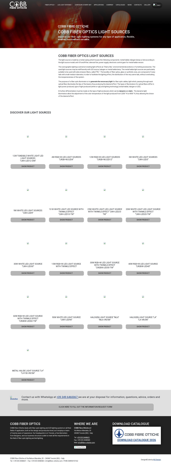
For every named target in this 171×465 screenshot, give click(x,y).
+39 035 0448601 (83, 437)
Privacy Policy (80, 447)
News (130, 5)
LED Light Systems (64, 5)
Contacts (138, 5)
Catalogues (120, 5)
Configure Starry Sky (83, 5)
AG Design (157, 460)
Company (109, 5)
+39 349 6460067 (67, 396)
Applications (99, 5)
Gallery (147, 5)
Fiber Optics (49, 5)
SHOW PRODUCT (28, 166)
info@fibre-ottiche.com (86, 443)
